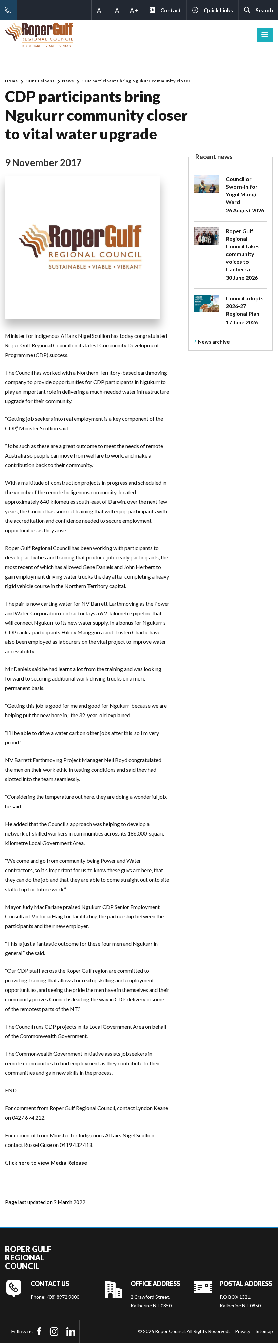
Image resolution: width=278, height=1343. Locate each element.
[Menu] (265, 35)
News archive (214, 342)
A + (134, 10)
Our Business (40, 80)
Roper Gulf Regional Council (28, 1258)
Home (11, 80)
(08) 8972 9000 (63, 1297)
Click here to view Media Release (46, 1162)
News (68, 80)
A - (100, 10)
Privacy (242, 1331)
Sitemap (264, 1331)
